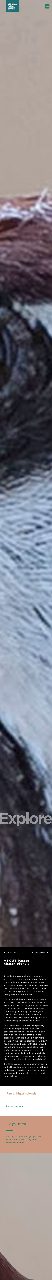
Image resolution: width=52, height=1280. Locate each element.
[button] (47, 6)
